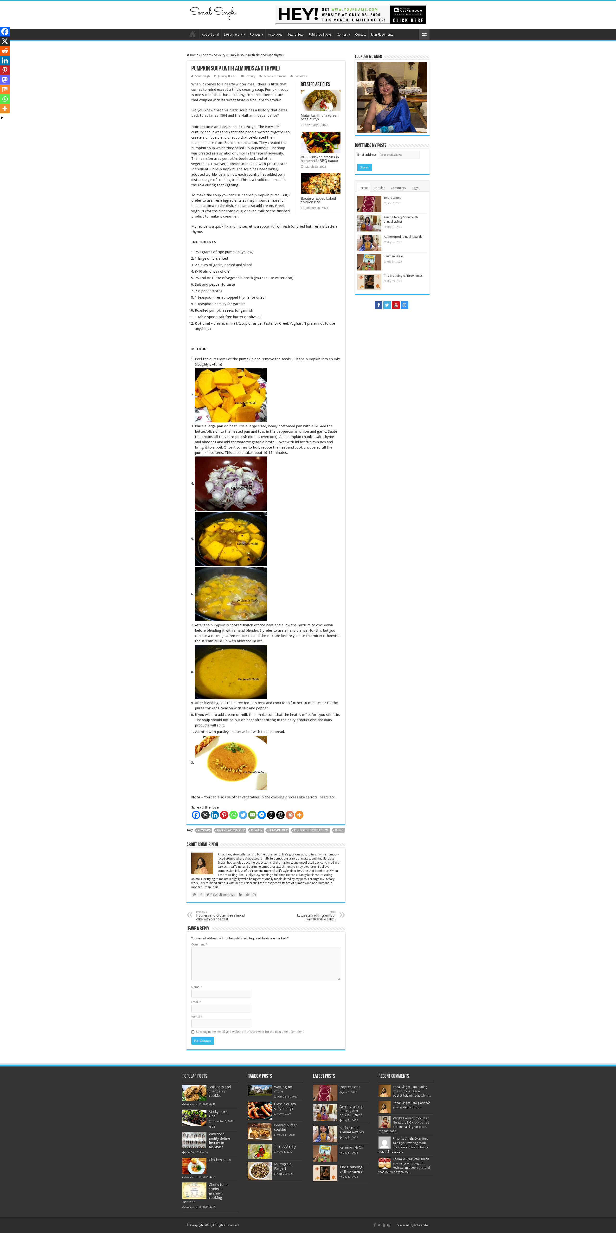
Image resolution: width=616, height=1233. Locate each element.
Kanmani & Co (393, 256)
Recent (363, 188)
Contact (360, 34)
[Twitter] (243, 815)
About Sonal (210, 34)
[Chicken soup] (194, 1166)
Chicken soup (220, 1160)
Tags (415, 188)
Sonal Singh (202, 76)
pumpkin (256, 830)
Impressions (392, 197)
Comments (398, 188)
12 (206, 1152)
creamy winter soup (231, 830)
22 (213, 1126)
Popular (379, 188)
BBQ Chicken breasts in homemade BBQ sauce (320, 159)
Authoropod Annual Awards (403, 236)
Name (196, 987)
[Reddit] (5, 51)
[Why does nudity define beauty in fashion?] (194, 1140)
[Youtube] (396, 305)
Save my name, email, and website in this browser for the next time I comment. (250, 1032)
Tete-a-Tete (295, 34)
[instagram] (404, 305)
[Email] (252, 815)
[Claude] (290, 815)
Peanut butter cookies (285, 1127)
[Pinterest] (224, 815)
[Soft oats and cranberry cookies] (194, 1093)
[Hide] (2, 118)
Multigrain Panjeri (283, 1166)
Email (196, 1002)
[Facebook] (196, 815)
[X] (205, 815)
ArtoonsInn (422, 1225)
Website (196, 1017)
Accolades (275, 34)
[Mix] (5, 89)
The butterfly (285, 1146)
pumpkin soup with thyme (311, 830)
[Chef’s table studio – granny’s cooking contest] (194, 1190)
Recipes (255, 34)
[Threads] (271, 815)
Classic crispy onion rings (285, 1106)
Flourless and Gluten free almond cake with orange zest (220, 915)
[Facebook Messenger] (261, 815)
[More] (299, 815)
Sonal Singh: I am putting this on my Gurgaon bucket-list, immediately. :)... (412, 1091)
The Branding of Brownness (403, 275)
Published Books (320, 34)
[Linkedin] (215, 815)
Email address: (367, 154)
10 (213, 1177)
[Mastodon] (5, 79)
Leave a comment (275, 76)
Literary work (233, 34)
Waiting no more (283, 1089)
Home (192, 34)
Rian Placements (382, 34)
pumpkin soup (278, 830)
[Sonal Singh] (213, 12)
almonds (204, 830)
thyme (339, 830)
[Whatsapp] (233, 815)
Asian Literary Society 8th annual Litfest (351, 1110)
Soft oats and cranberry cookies (220, 1091)
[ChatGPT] (280, 815)
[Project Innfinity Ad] (351, 14)
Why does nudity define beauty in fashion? (219, 1140)
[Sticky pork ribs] (194, 1118)
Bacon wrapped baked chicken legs (318, 200)
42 (213, 1104)
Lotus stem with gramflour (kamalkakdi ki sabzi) (316, 915)
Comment (199, 944)
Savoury (219, 55)
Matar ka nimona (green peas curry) (319, 117)
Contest (342, 34)
